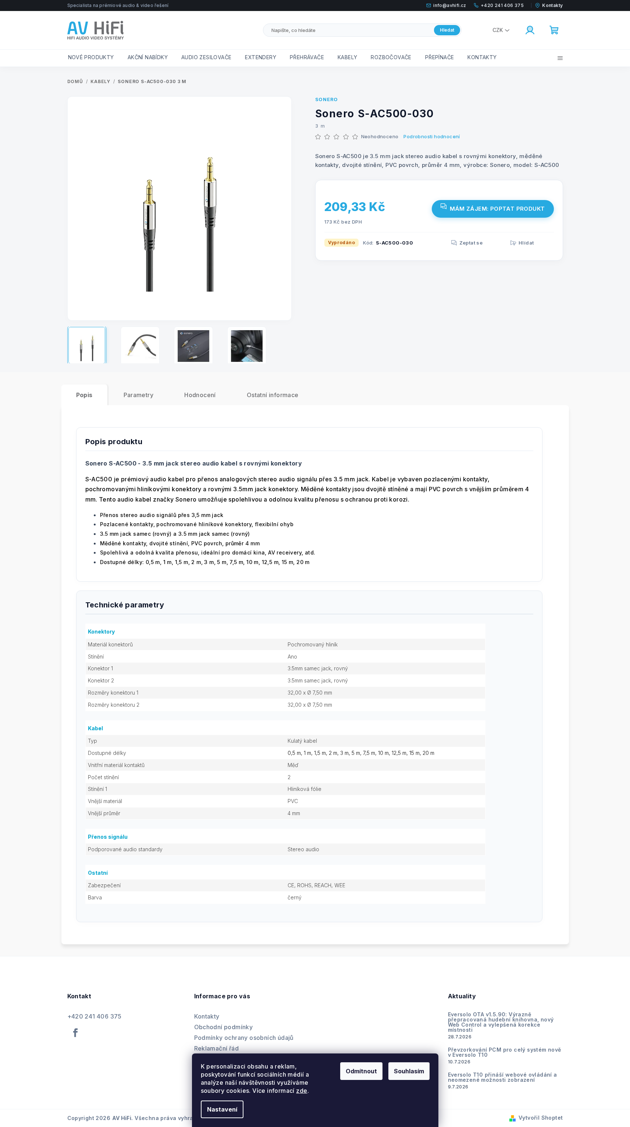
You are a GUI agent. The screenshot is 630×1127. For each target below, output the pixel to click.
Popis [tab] (84, 395)
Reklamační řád (216, 1048)
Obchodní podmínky (223, 1027)
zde (301, 1090)
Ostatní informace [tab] (273, 395)
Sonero (326, 99)
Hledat (447, 30)
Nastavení (222, 1109)
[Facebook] (75, 1032)
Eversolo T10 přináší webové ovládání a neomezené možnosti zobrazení (502, 1077)
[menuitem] (91, 57)
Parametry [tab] (139, 395)
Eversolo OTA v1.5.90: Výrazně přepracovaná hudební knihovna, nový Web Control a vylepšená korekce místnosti (501, 1022)
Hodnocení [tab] (200, 395)
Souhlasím (409, 1071)
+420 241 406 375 (94, 1016)
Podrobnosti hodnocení (431, 136)
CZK (497, 30)
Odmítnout (361, 1071)
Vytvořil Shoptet (541, 1117)
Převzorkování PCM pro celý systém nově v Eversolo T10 (504, 1052)
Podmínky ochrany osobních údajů (244, 1037)
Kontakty (207, 1016)
